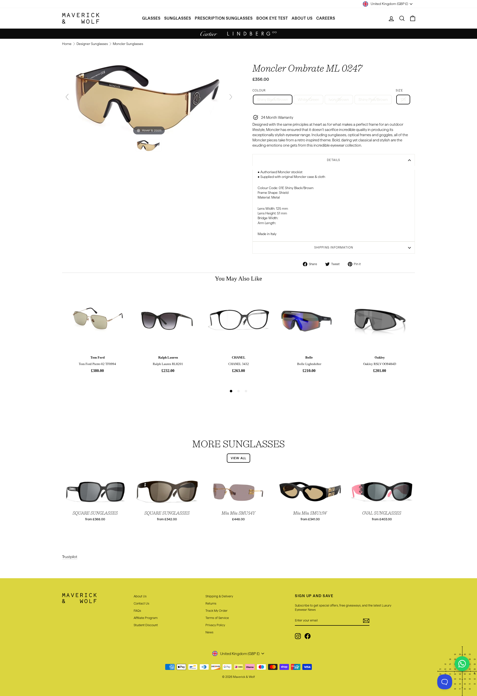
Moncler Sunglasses (128, 44)
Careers (325, 18)
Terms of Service (217, 617)
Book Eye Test (272, 18)
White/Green (308, 99)
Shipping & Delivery (219, 596)
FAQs (137, 610)
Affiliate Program (146, 617)
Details (333, 160)
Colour (259, 90)
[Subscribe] (366, 621)
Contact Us (141, 603)
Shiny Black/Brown (272, 99)
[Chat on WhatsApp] (462, 663)
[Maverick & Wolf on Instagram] (298, 636)
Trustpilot (69, 557)
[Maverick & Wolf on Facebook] (308, 636)
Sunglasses (177, 18)
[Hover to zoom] (149, 99)
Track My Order (216, 610)
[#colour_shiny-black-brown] (149, 146)
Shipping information (333, 247)
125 (403, 99)
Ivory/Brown (339, 99)
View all (238, 458)
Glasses (151, 18)
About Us (302, 18)
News (209, 632)
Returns (210, 603)
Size (399, 90)
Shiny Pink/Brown (373, 99)
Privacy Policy (215, 625)
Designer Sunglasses (93, 44)
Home (67, 44)
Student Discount (146, 625)
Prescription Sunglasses (224, 18)
